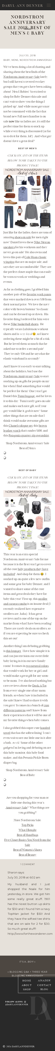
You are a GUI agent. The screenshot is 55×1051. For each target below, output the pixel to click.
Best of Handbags (27, 835)
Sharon (13, 872)
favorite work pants (39, 294)
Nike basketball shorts (25, 324)
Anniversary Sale (16, 807)
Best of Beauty (27, 855)
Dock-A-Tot (39, 686)
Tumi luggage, (26, 396)
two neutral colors (37, 666)
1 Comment (27, 864)
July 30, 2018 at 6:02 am (24, 877)
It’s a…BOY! (26, 961)
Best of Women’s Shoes (27, 850)
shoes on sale (23, 237)
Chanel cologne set (21, 425)
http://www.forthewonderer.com (30, 933)
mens (14, 60)
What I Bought (27, 830)
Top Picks (27, 825)
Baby (6, 60)
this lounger (13, 651)
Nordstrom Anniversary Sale (21, 77)
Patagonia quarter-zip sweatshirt (29, 435)
